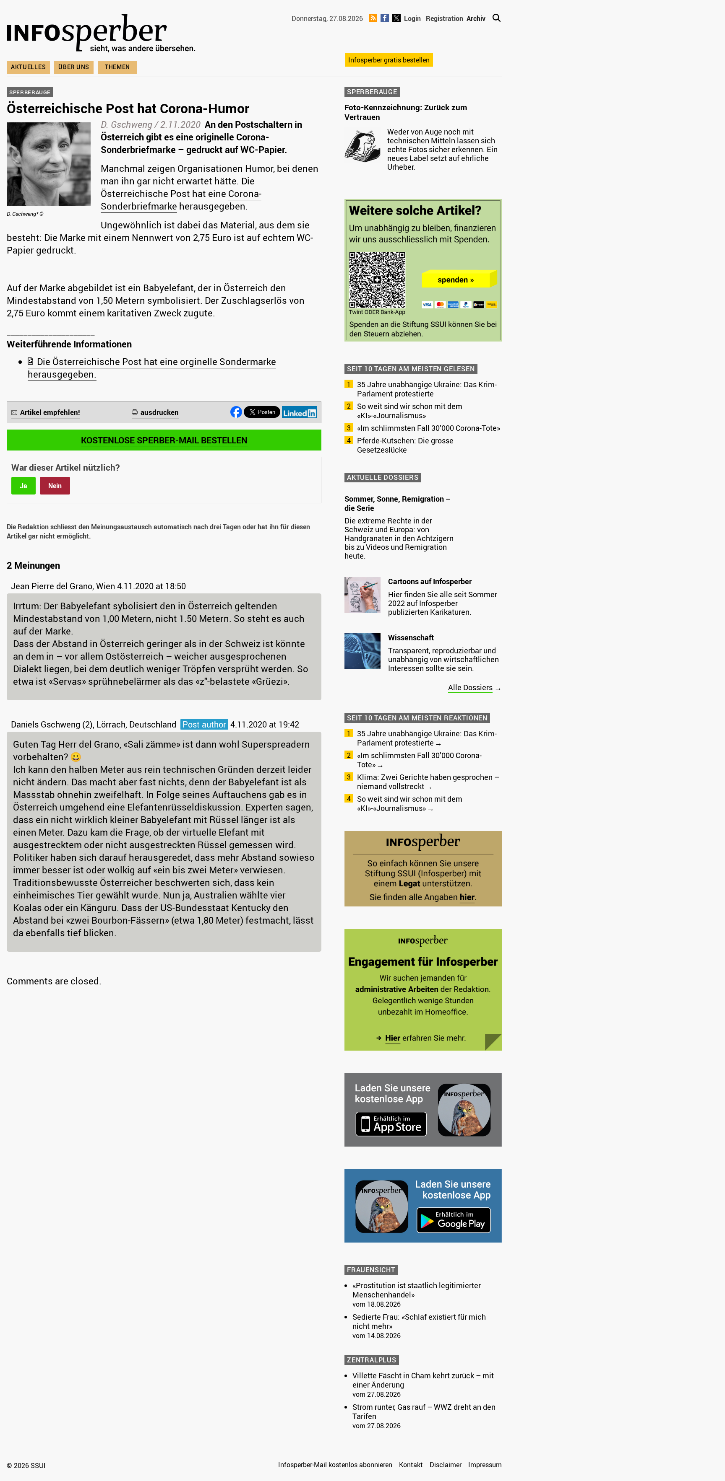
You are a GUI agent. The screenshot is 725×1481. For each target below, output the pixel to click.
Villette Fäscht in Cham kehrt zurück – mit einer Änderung (423, 1380)
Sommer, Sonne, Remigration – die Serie (397, 503)
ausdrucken (160, 412)
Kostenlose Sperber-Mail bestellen (164, 440)
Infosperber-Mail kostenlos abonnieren (335, 1464)
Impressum (485, 1464)
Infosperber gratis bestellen (389, 60)
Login (412, 18)
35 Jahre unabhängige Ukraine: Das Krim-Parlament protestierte (427, 389)
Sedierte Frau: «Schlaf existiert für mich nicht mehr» (419, 1321)
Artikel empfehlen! (50, 412)
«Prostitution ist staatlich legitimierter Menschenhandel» (416, 1290)
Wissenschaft (411, 637)
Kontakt (411, 1464)
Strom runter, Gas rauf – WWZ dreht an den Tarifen (424, 1411)
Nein (55, 485)
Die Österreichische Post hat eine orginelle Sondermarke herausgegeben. (152, 367)
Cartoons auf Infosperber (430, 581)
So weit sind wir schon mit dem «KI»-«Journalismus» (409, 410)
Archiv (476, 18)
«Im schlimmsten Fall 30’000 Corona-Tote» (428, 428)
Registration (444, 18)
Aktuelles (28, 67)
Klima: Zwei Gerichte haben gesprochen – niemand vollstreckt (428, 781)
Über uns (73, 67)
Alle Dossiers (470, 687)
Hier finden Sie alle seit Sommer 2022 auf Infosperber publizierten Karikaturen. (442, 603)
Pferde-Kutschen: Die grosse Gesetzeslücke (405, 445)
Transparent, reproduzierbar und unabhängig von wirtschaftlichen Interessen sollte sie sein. (443, 659)
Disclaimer (446, 1464)
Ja (23, 485)
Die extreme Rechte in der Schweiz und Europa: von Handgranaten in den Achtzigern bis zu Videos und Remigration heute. (399, 538)
